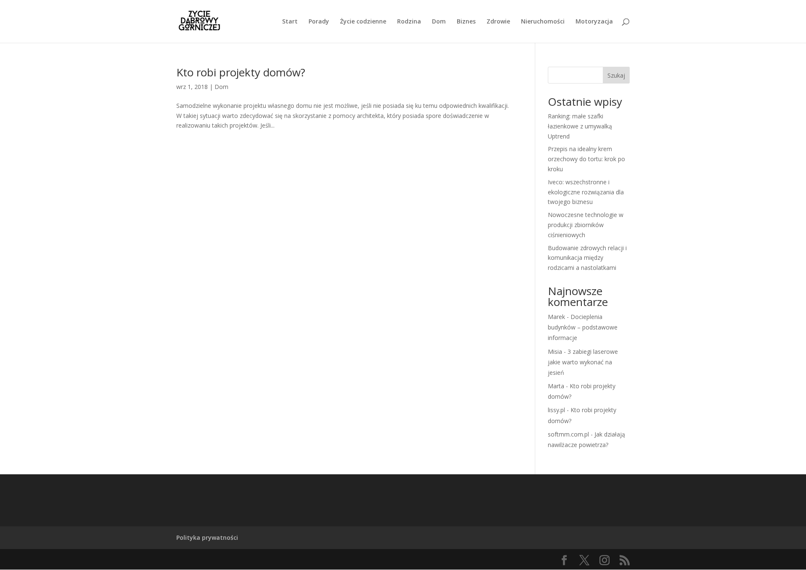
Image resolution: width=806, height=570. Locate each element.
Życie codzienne (363, 21)
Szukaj (616, 75)
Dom (439, 21)
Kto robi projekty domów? (240, 72)
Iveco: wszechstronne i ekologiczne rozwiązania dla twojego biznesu (586, 192)
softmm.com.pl (568, 434)
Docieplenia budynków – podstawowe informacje (583, 327)
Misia (555, 352)
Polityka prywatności (207, 537)
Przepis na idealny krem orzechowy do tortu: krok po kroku (586, 159)
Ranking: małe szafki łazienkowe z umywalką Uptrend (580, 126)
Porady (319, 21)
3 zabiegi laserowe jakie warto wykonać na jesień (583, 362)
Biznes (466, 21)
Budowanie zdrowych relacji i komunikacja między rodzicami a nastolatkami (587, 258)
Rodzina (409, 21)
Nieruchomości (543, 21)
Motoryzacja (594, 21)
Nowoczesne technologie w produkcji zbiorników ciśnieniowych (585, 225)
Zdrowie (498, 21)
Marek (556, 317)
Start (290, 21)
